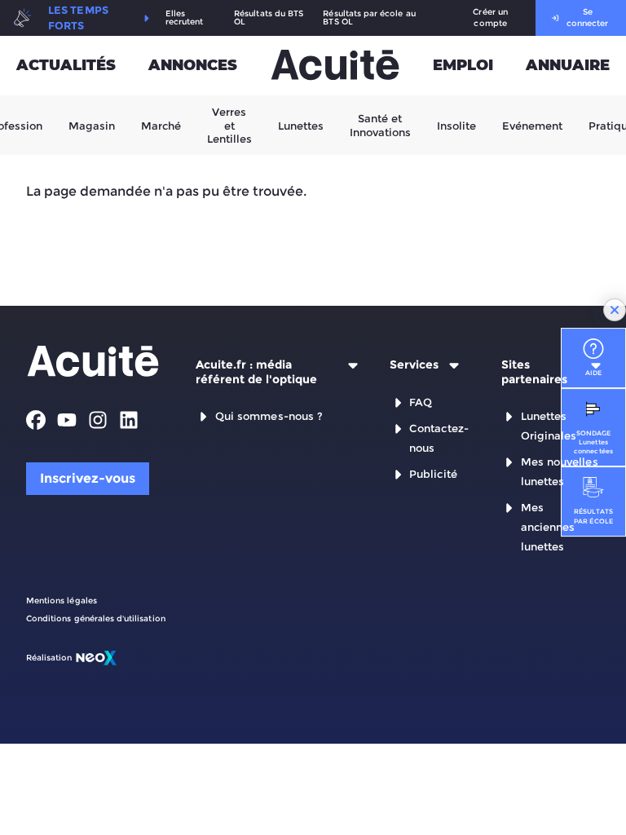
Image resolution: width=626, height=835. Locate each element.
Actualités (66, 65)
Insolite (456, 124)
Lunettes (301, 124)
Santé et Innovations (380, 125)
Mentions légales (61, 600)
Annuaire (568, 65)
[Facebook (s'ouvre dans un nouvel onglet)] (36, 420)
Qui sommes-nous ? (269, 415)
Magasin (91, 124)
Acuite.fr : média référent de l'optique (256, 372)
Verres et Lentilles (229, 125)
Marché (161, 124)
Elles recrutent (184, 18)
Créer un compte (490, 18)
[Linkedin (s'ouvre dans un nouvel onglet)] (129, 420)
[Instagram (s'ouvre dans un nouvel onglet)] (98, 420)
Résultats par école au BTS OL (369, 18)
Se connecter (587, 18)
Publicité (433, 473)
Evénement (532, 124)
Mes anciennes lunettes (548, 527)
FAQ (420, 402)
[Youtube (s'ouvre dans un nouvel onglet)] (67, 420)
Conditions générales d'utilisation (95, 618)
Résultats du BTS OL (268, 18)
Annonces (192, 65)
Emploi (463, 65)
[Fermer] (614, 309)
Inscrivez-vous (87, 478)
